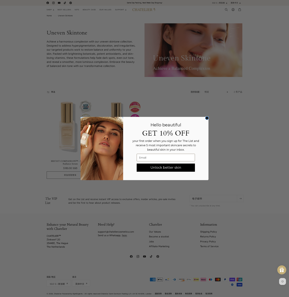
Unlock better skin (166, 168)
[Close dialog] (206, 118)
